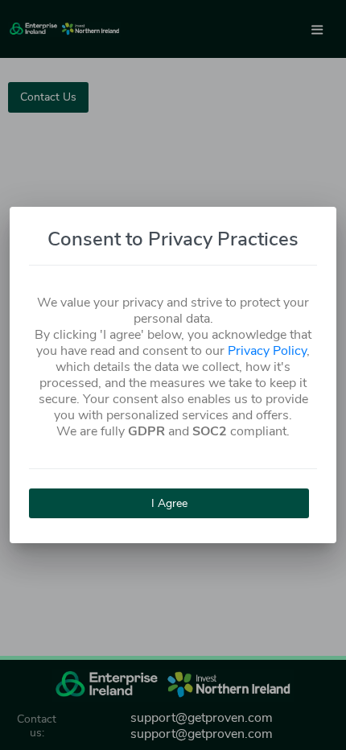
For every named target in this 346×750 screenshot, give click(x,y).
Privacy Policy (267, 351)
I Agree (169, 503)
